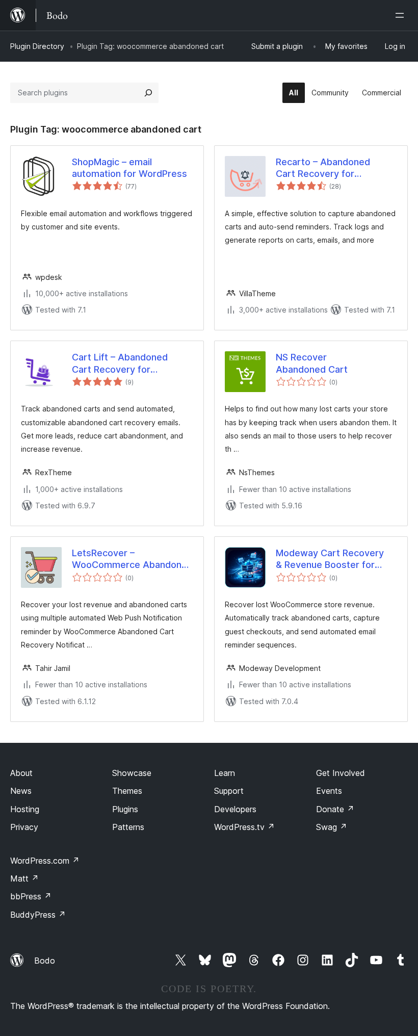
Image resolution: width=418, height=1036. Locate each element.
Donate (335, 809)
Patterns (128, 827)
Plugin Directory (37, 46)
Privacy (24, 827)
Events (329, 791)
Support (229, 791)
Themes (127, 791)
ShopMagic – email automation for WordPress (129, 168)
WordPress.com (45, 861)
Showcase (131, 773)
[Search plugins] (148, 93)
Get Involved (340, 773)
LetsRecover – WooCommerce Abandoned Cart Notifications (132, 559)
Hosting (24, 809)
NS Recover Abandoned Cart (312, 363)
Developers (235, 809)
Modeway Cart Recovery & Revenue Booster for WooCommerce (330, 559)
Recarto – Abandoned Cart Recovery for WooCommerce (323, 168)
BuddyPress (38, 915)
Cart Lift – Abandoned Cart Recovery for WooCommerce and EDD (125, 363)
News (21, 791)
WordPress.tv (244, 827)
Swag (331, 827)
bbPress (30, 896)
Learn (224, 773)
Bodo (44, 960)
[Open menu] (401, 15)
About (21, 773)
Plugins (125, 809)
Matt (24, 878)
